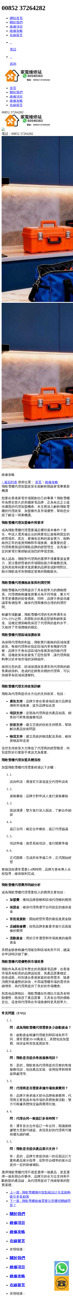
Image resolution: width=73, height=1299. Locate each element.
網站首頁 (16, 18)
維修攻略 (16, 31)
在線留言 (16, 35)
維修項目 (16, 26)
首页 (38, 482)
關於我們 (16, 22)
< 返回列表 (9, 482)
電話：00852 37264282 (17, 133)
